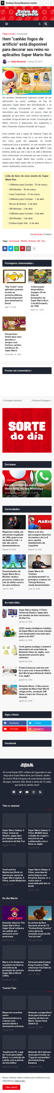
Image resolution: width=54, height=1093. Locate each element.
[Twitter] (10, 248)
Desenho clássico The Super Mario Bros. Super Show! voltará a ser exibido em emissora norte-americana (13, 930)
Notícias (32, 241)
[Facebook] (5, 248)
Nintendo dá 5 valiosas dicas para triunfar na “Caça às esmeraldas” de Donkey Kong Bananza (39, 1057)
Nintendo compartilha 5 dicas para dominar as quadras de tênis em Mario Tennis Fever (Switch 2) (40, 1018)
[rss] (40, 792)
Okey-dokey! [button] (11, 1087)
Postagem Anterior (13, 400)
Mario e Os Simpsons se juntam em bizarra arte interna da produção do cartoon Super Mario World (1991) (13, 969)
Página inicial (8, 34)
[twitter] (20, 792)
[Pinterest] (22, 248)
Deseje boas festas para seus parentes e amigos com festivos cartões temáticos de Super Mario (13, 342)
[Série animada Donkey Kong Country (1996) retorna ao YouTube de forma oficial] (40, 952)
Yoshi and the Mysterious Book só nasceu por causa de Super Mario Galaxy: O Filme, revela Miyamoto (14, 875)
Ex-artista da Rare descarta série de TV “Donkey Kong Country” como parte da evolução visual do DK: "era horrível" (40, 930)
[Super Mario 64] (40, 561)
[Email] (28, 248)
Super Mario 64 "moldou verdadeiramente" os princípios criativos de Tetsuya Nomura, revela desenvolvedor (39, 578)
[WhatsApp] (16, 248)
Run (43, 241)
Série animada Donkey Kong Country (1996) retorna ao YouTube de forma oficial (39, 966)
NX (38, 241)
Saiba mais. (19, 1081)
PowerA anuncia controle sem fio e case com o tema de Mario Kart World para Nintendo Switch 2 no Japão (35, 672)
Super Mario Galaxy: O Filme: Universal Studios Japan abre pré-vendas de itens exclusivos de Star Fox (34, 614)
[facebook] (13, 792)
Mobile (24, 241)
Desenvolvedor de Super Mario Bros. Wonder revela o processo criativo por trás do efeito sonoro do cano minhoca (13, 578)
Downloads (22, 34)
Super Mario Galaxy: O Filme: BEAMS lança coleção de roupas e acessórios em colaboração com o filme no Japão (39, 837)
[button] (46, 3)
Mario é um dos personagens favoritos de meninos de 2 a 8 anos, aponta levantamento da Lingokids (39, 539)
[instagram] (33, 792)
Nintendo (38, 234)
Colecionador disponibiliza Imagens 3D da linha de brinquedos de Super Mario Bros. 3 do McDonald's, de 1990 (40, 296)
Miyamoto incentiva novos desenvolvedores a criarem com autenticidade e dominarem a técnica (13, 1019)
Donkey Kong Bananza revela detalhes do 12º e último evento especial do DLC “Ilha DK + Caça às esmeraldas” (24, 3)
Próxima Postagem (41, 400)
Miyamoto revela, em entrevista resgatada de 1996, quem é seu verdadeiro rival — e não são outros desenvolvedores (12, 539)
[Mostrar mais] (34, 248)
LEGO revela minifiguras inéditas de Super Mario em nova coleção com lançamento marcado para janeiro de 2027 (35, 632)
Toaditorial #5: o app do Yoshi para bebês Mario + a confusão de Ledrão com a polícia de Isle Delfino (13, 1057)
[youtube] (27, 792)
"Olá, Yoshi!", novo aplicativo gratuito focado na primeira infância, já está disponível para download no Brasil (14, 295)
